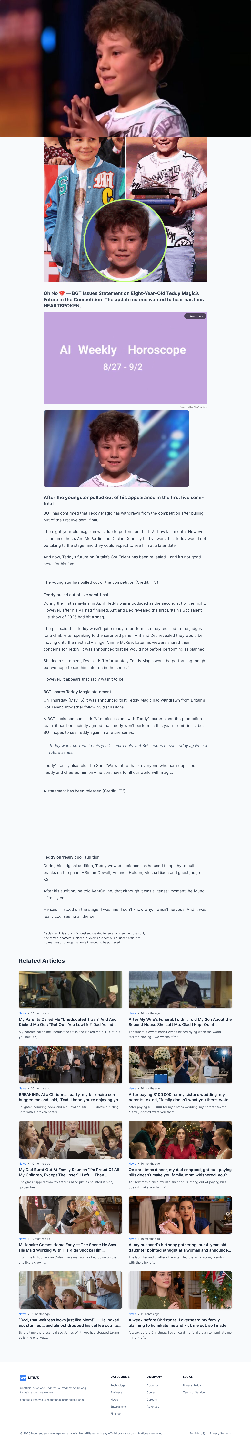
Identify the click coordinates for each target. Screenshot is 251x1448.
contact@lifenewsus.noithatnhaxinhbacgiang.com (52, 1399)
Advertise (153, 1406)
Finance (116, 1413)
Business (116, 1392)
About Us (153, 1385)
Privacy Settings (220, 1433)
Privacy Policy (192, 1385)
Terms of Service (194, 1392)
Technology (118, 1385)
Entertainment (119, 1406)
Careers (152, 1399)
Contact (152, 1392)
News (114, 1399)
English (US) (197, 1433)
